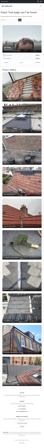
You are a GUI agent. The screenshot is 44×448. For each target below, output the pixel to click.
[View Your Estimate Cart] (38, 1)
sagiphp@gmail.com (23, 411)
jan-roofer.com (7, 6)
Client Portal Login (22, 423)
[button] (39, 87)
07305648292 (23, 409)
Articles (22, 426)
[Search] (19, 20)
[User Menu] (41, 1)
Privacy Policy (22, 442)
